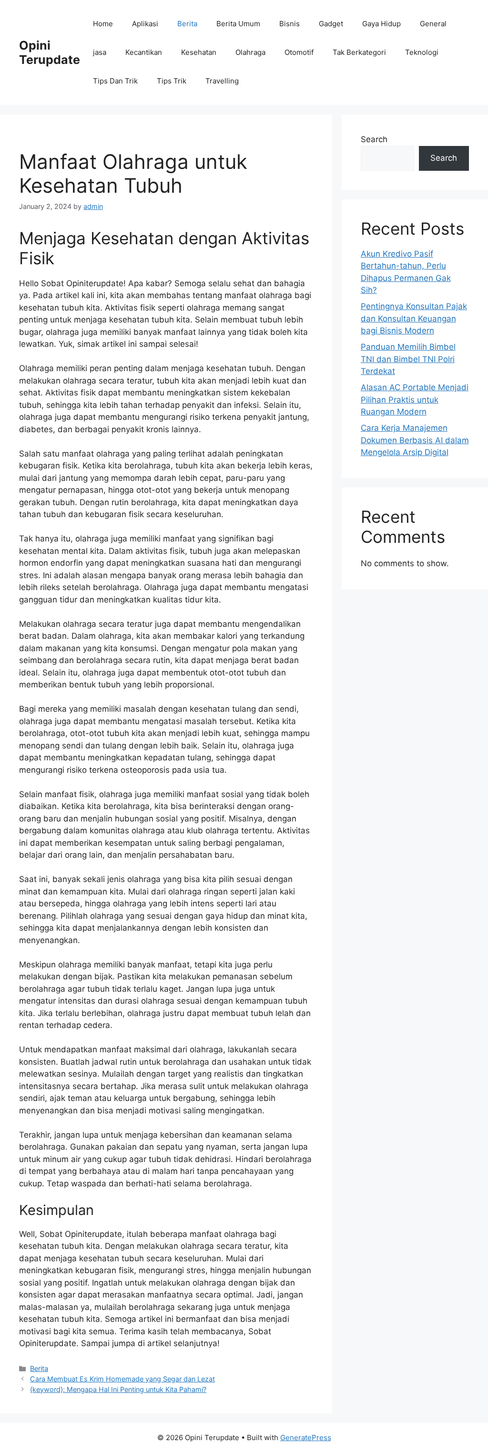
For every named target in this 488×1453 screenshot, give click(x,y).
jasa (99, 52)
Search (374, 139)
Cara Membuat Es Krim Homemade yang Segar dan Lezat (122, 1379)
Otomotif (299, 52)
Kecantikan (143, 52)
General (433, 23)
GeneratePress (305, 1437)
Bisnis (289, 23)
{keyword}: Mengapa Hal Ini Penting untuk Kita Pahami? (118, 1389)
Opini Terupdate (49, 52)
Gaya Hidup (381, 23)
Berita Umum (238, 23)
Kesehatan (198, 52)
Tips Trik (171, 80)
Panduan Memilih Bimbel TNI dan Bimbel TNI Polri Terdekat (408, 359)
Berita (187, 23)
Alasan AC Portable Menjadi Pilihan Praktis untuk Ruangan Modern (414, 399)
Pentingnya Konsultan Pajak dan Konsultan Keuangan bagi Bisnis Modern (414, 318)
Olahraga (250, 52)
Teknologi (421, 52)
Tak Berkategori (359, 52)
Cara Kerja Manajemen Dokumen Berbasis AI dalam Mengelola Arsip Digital (415, 440)
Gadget (331, 23)
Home (103, 23)
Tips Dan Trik (115, 80)
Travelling (222, 80)
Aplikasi (145, 23)
